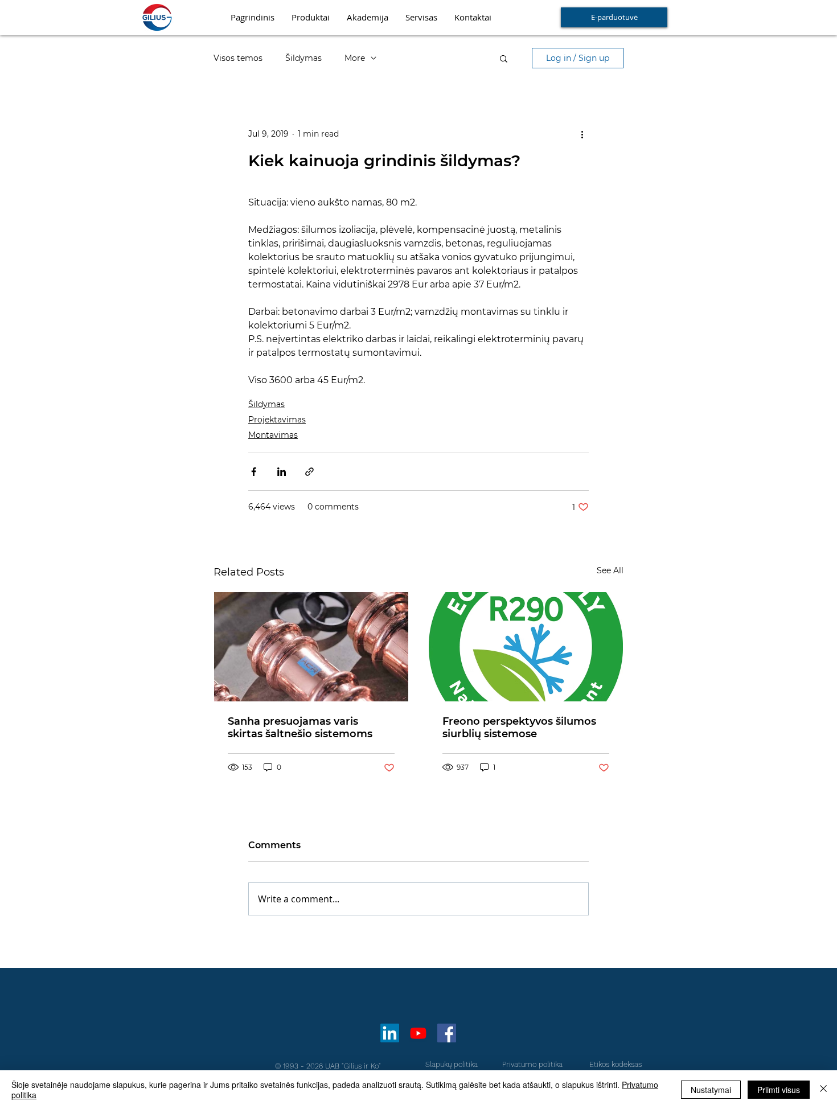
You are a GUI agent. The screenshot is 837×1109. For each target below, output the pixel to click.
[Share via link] (309, 471)
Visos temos (238, 58)
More (354, 58)
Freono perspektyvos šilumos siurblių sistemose (519, 727)
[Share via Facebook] (253, 471)
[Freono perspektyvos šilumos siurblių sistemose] (526, 646)
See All (610, 570)
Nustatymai (711, 1089)
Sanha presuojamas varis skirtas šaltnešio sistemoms (300, 727)
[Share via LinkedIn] (281, 471)
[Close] (823, 1089)
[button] (503, 58)
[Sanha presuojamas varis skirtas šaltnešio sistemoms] (311, 646)
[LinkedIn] (389, 1033)
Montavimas (273, 435)
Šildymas (303, 58)
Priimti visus (778, 1089)
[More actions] (582, 134)
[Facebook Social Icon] (446, 1033)
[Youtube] (418, 1033)
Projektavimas (277, 419)
